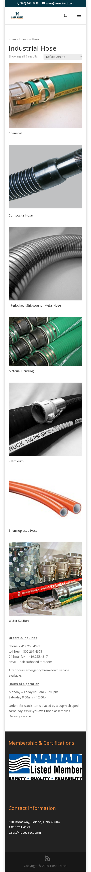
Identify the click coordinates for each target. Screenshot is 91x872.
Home (13, 39)
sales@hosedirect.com (36, 662)
